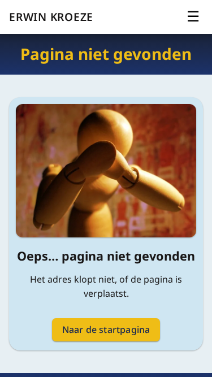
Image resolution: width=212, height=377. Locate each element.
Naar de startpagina (106, 329)
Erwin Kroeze (51, 16)
